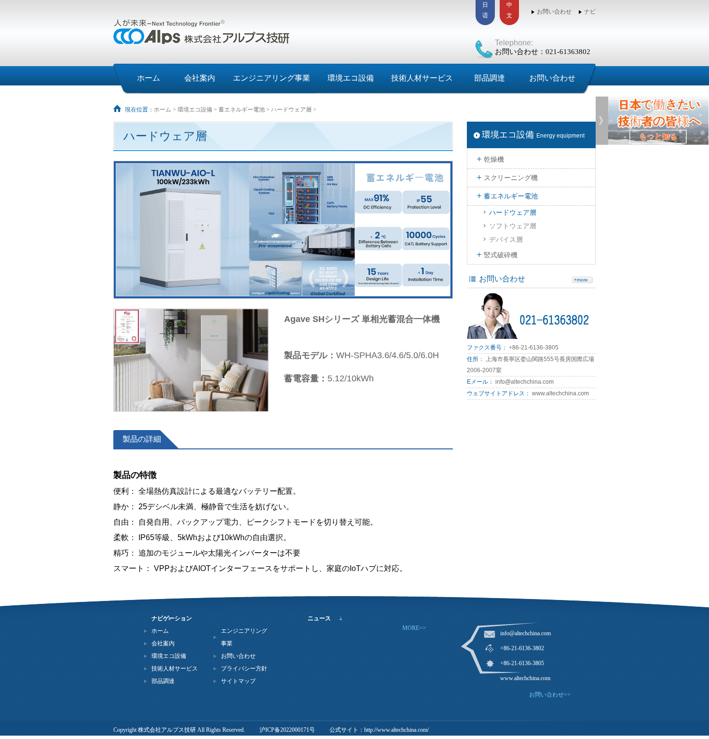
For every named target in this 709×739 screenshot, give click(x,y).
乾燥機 (494, 159)
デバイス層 (506, 239)
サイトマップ (238, 681)
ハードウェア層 (291, 109)
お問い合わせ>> (550, 694)
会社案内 (199, 78)
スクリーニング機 (511, 177)
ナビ (590, 11)
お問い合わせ (554, 11)
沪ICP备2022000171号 (287, 729)
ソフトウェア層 (512, 226)
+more (581, 279)
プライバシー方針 (244, 668)
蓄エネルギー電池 (241, 109)
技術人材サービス (422, 78)
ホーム (148, 78)
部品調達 (489, 78)
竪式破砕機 (501, 255)
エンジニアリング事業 (271, 78)
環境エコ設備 (350, 78)
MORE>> (414, 628)
